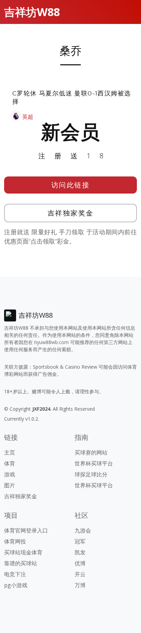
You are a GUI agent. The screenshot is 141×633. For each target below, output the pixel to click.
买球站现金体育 (23, 552)
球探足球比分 (91, 474)
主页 (9, 452)
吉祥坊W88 (32, 11)
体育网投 (15, 541)
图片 (9, 485)
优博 (80, 563)
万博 (80, 585)
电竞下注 (15, 574)
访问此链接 (70, 184)
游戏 (9, 474)
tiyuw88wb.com (51, 342)
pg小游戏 (15, 585)
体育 (9, 463)
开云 (80, 574)
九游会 (83, 530)
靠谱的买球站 (20, 563)
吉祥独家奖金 (71, 212)
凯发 (80, 552)
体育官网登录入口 (26, 530)
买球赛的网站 (91, 452)
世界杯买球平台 (94, 463)
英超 (27, 116)
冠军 (80, 541)
